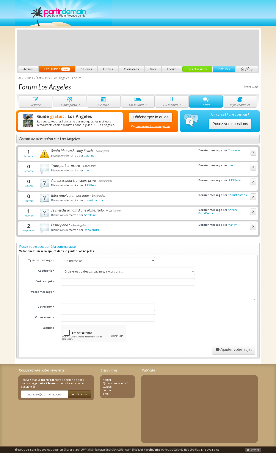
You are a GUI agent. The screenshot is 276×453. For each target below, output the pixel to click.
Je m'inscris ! (79, 394)
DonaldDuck (91, 230)
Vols (153, 69)
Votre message (42, 292)
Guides (107, 386)
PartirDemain (63, 13)
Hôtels (108, 69)
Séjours (86, 69)
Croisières (131, 69)
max (86, 170)
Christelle (234, 150)
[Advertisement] (180, 33)
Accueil (28, 69)
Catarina (89, 155)
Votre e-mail (44, 317)
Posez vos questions (230, 124)
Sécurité (48, 328)
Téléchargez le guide (151, 117)
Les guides (56, 69)
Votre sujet (45, 281)
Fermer (254, 450)
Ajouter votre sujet (236, 349)
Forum (172, 69)
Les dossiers (197, 69)
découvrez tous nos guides (153, 126)
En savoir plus (210, 449)
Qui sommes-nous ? (115, 383)
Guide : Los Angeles (64, 116)
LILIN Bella (90, 185)
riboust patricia (93, 200)
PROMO (224, 69)
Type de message (41, 260)
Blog (106, 393)
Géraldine (90, 215)
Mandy (232, 225)
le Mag (247, 69)
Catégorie (46, 271)
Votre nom (46, 307)
